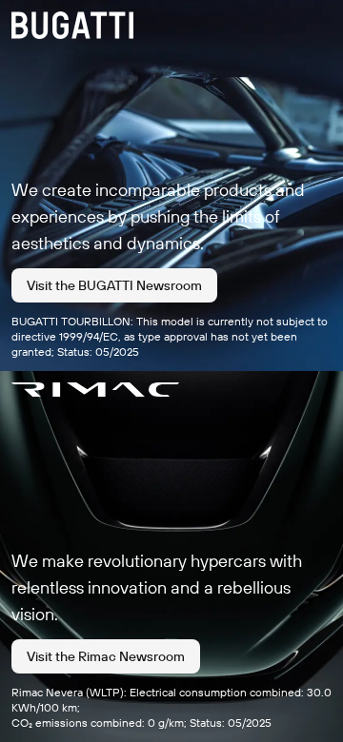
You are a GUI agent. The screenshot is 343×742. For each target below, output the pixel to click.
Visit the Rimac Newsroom (106, 656)
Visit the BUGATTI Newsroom (114, 285)
